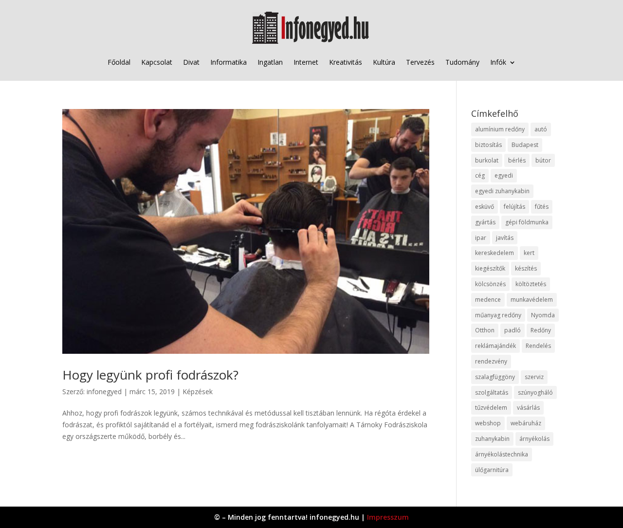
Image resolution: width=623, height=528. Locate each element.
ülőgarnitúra (492, 470)
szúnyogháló (535, 392)
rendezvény (491, 361)
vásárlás (528, 407)
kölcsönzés (490, 284)
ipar (480, 238)
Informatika (228, 62)
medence (488, 299)
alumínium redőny (500, 129)
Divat (191, 62)
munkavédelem (532, 299)
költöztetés (530, 284)
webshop (488, 423)
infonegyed (104, 391)
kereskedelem (494, 253)
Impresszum (388, 517)
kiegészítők (490, 268)
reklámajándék (495, 346)
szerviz (534, 377)
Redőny (541, 330)
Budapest (525, 145)
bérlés (517, 160)
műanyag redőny (498, 315)
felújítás (514, 206)
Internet (305, 62)
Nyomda (543, 315)
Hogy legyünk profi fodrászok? (150, 374)
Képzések (198, 391)
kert (529, 253)
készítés (526, 268)
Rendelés (538, 346)
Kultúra (384, 62)
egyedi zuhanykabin (502, 191)
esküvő (484, 206)
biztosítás (488, 145)
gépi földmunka (527, 222)
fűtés (542, 206)
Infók (498, 62)
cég (480, 175)
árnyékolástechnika (501, 454)
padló (512, 330)
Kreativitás (345, 62)
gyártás (485, 222)
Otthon (485, 330)
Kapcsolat (156, 62)
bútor (543, 160)
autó (540, 129)
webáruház (526, 423)
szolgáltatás (491, 392)
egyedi (504, 175)
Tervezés (420, 62)
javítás (504, 238)
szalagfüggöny (495, 377)
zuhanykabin (492, 439)
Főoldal (119, 62)
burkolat (486, 160)
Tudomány (462, 62)
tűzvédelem (491, 407)
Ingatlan (270, 62)
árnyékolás (534, 439)
